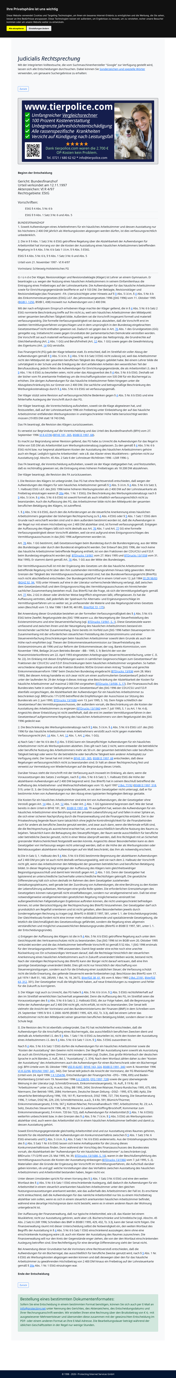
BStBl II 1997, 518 (145, 785)
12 (95, 341)
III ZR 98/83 (150, 578)
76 (116, 329)
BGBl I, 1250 (26, 302)
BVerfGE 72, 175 (93, 607)
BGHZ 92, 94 (26, 582)
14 (44, 345)
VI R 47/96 (45, 435)
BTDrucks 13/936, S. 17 (110, 684)
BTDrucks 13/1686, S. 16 (90, 1156)
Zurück (23, 88)
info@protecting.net (33, 1308)
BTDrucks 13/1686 (65, 700)
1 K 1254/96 (57, 1075)
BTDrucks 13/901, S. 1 (101, 622)
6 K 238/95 (82, 1079)
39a (61, 493)
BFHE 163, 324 (93, 1067)
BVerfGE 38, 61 (91, 977)
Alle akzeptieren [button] (16, 28)
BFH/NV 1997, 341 (43, 1071)
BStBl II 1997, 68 (83, 435)
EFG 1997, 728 (99, 1079)
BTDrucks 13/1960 (88, 708)
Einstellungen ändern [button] (39, 28)
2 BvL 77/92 (125, 785)
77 (117, 528)
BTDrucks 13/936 (122, 671)
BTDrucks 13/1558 (135, 555)
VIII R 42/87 (75, 1067)
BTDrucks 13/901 (82, 555)
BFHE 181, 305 (62, 435)
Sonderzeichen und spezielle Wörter (122, 69)
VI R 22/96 (24, 1071)
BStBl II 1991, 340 (114, 1067)
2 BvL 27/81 (136, 977)
